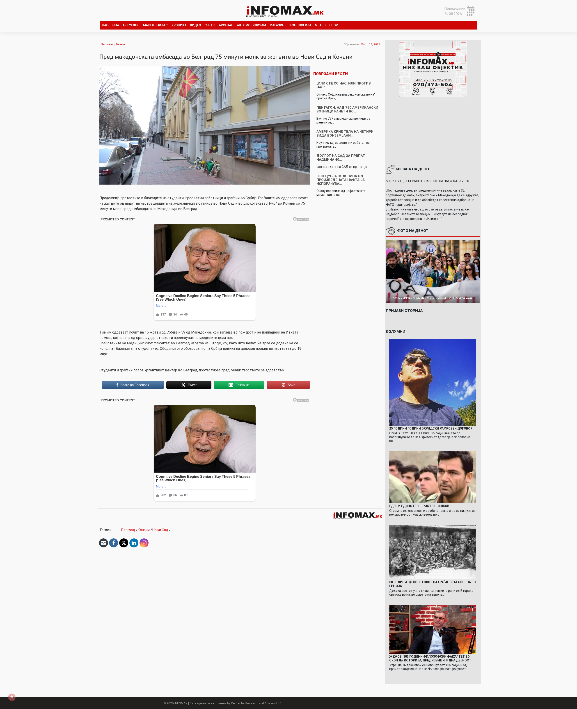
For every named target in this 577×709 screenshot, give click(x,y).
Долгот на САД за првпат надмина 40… (340, 158)
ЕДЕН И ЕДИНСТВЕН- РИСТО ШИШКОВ (419, 506)
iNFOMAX (181, 703)
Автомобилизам (251, 25)
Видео (195, 25)
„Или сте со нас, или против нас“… (343, 85)
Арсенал (226, 25)
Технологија (299, 25)
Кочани (143, 530)
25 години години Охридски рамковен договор (430, 428)
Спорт (334, 25)
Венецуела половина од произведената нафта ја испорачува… (340, 180)
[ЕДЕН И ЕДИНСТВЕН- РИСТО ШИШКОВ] (432, 477)
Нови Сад (160, 530)
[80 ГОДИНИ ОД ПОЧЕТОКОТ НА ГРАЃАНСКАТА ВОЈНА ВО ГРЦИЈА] (432, 552)
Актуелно (131, 25)
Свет (209, 25)
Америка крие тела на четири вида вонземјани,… (344, 133)
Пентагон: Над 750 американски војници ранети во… (347, 109)
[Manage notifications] (11, 697)
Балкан (120, 44)
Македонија (154, 25)
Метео (320, 25)
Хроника (179, 25)
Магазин (277, 25)
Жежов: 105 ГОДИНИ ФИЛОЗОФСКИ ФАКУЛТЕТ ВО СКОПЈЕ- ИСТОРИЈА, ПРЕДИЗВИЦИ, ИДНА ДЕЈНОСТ (430, 658)
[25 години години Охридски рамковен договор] (432, 382)
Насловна (110, 25)
